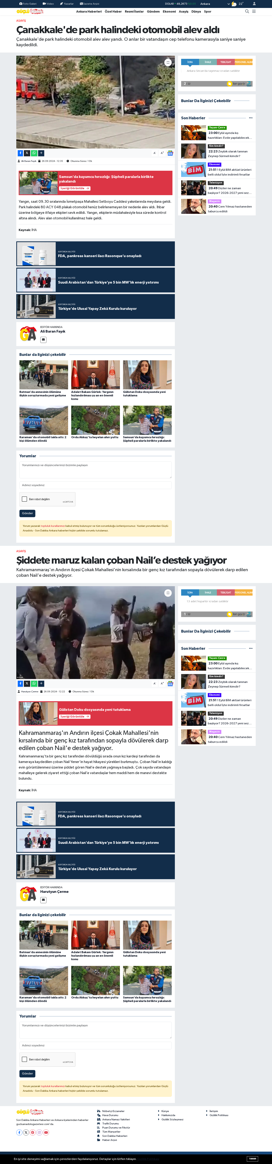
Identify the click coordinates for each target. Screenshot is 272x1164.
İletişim (214, 1111)
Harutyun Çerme (29, 691)
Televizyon (215, 183)
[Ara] (247, 11)
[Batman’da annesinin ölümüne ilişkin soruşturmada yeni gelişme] (43, 374)
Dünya (196, 11)
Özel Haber (113, 11)
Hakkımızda (168, 1115)
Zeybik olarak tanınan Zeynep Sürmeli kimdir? (228, 154)
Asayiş (183, 11)
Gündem (153, 11)
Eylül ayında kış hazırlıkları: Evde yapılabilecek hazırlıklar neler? (228, 135)
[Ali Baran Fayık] (28, 334)
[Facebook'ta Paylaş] (20, 153)
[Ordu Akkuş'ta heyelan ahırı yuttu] (95, 420)
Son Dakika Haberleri (114, 1136)
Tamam (252, 1159)
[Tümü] (251, 118)
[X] (26, 1132)
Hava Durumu (110, 1115)
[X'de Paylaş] (27, 153)
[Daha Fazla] (41, 153)
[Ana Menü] (254, 11)
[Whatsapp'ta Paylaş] (34, 153)
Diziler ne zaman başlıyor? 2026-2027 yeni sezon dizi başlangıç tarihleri (230, 191)
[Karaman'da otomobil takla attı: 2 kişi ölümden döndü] (43, 420)
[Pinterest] (33, 1132)
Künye (165, 1111)
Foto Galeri (29, 3)
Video (50, 3)
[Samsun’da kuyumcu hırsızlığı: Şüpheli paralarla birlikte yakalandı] (147, 420)
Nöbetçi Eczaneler (113, 1111)
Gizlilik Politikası (219, 1115)
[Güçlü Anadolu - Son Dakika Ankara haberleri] (30, 11)
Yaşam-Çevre (217, 128)
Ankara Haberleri (89, 11)
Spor (207, 11)
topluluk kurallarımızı (53, 526)
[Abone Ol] (170, 153)
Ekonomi (169, 11)
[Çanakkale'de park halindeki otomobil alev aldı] (95, 102)
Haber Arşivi (109, 1140)
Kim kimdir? (216, 146)
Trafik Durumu (110, 1123)
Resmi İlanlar (134, 11)
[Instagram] (39, 1132)
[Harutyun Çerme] (28, 894)
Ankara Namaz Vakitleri (116, 1119)
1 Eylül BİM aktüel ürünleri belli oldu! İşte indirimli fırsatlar (229, 172)
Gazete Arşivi (91, 3)
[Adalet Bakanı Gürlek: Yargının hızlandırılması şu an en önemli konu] (95, 374)
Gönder (27, 513)
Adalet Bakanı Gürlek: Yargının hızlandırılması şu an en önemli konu (92, 395)
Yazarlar (69, 3)
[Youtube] (46, 1132)
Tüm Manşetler (111, 1131)
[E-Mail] (43, 340)
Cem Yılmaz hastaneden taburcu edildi (230, 209)
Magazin (214, 201)
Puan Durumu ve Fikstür (116, 1127)
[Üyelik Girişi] (253, 4)
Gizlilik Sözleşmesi (172, 1119)
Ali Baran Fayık (28, 161)
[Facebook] (19, 1132)
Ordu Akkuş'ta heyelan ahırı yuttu (94, 437)
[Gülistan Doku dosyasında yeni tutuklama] (147, 374)
